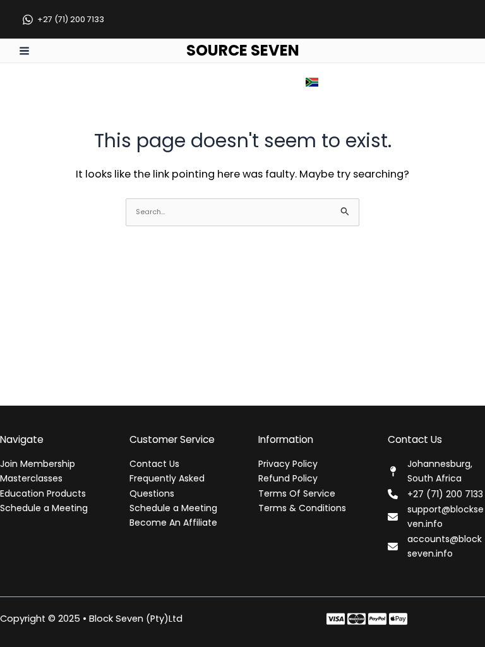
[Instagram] (377, 619)
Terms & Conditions (302, 508)
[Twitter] (356, 619)
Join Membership (37, 463)
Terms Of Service (296, 493)
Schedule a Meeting (44, 508)
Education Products (43, 493)
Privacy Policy (288, 463)
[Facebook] (335, 619)
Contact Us (154, 463)
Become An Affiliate (173, 522)
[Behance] (398, 619)
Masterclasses (31, 478)
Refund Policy (288, 478)
